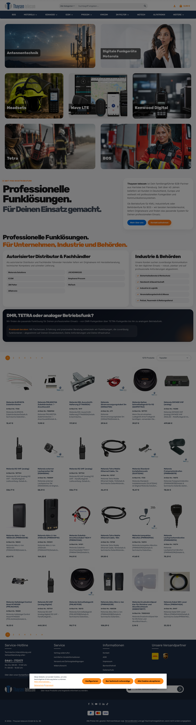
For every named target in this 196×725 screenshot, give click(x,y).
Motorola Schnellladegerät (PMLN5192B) (81, 603)
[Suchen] (145, 6)
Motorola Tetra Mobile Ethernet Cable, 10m (110, 536)
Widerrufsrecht (60, 666)
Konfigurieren (91, 681)
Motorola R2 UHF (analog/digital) (45, 603)
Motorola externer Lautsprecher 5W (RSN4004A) (46, 471)
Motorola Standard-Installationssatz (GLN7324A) (141, 471)
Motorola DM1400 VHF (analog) (174, 403)
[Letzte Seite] (42, 358)
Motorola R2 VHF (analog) (17, 469)
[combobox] (109, 6)
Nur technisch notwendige (118, 681)
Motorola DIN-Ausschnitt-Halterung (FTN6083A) (81, 403)
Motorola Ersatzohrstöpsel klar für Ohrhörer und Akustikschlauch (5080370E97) (144, 605)
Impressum (107, 661)
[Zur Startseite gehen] (20, 6)
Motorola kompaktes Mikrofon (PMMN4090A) (143, 536)
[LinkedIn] (103, 704)
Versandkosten (131, 721)
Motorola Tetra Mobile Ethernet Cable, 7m (110, 470)
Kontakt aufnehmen (160, 222)
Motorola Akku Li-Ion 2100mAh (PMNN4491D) (48, 536)
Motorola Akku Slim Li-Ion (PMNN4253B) (112, 603)
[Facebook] (89, 704)
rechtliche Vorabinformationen (67, 657)
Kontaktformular (25, 675)
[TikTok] (107, 704)
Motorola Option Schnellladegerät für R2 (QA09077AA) (143, 404)
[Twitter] (92, 704)
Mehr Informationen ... (42, 682)
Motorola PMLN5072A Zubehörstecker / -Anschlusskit (47, 404)
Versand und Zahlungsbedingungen (69, 661)
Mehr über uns (136, 222)
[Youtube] (96, 704)
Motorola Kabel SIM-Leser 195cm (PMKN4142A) (175, 603)
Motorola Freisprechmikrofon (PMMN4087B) (173, 471)
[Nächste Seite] (36, 358)
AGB (105, 657)
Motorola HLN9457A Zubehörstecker (15, 403)
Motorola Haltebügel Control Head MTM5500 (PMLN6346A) (19, 604)
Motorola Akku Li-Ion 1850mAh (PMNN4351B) (17, 536)
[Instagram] (100, 704)
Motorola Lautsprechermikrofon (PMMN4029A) (174, 537)
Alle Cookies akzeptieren (149, 681)
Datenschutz (108, 670)
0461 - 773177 (14, 660)
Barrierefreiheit (109, 666)
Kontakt (106, 653)
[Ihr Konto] (174, 6)
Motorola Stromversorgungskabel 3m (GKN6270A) (113, 404)
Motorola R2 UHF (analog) (80, 469)
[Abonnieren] (180, 689)
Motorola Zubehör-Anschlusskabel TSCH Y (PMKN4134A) (80, 537)
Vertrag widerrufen (62, 653)
